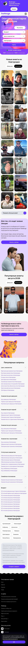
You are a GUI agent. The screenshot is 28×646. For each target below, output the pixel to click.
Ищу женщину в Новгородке (8, 428)
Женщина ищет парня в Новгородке (11, 417)
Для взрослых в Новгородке (8, 379)
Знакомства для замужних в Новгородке (12, 482)
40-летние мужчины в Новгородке (10, 506)
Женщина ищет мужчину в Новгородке (11, 446)
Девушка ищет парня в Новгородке (10, 415)
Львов (2, 589)
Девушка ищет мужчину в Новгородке (11, 444)
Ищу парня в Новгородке (8, 413)
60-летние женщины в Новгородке (10, 502)
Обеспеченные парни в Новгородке (10, 460)
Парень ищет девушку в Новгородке (11, 401)
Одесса (3, 584)
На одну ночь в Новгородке (8, 377)
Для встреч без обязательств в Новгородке (12, 386)
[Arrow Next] (16, 316)
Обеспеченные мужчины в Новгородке (11, 462)
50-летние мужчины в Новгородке (10, 508)
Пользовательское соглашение (8, 596)
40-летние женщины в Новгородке (10, 497)
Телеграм (6, 632)
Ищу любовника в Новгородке (9, 470)
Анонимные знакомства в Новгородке (11, 381)
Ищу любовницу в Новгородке (9, 468)
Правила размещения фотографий (9, 599)
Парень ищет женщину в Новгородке (11, 431)
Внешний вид (4, 618)
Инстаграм (6, 628)
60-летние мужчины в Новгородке (10, 510)
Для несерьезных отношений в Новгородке (12, 384)
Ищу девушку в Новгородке (8, 399)
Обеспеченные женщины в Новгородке (11, 458)
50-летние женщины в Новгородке (10, 500)
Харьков (3, 587)
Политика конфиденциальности (8, 601)
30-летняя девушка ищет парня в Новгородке (13, 491)
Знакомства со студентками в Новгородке (12, 419)
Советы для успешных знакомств (9, 611)
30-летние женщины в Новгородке (10, 495)
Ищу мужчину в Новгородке (8, 442)
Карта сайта (4, 621)
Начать (14, 9)
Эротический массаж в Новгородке (10, 388)
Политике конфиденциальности (10, 639)
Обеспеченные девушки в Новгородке (11, 455)
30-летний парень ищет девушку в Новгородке (13, 493)
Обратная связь (5, 613)
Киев (2, 582)
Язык (2, 616)
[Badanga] (5, 14)
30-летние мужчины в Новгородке (10, 504)
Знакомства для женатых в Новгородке (11, 480)
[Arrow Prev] (12, 316)
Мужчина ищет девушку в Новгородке (11, 404)
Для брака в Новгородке (7, 390)
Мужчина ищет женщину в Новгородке (11, 433)
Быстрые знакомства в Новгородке (10, 373)
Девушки (8, 28)
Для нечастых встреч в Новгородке (10, 375)
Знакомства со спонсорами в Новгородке (12, 466)
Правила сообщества (6, 608)
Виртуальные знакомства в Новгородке (11, 371)
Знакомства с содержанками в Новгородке (12, 464)
